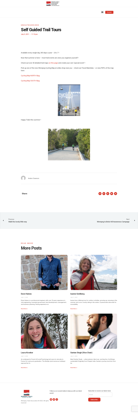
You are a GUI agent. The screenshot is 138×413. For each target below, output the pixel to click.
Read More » (24, 308)
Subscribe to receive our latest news (99, 391)
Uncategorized (30, 25)
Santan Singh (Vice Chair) (81, 352)
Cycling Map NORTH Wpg (30, 76)
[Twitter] (54, 399)
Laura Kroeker (27, 352)
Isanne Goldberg (77, 294)
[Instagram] (57, 399)
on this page (53, 63)
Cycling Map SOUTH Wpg (30, 81)
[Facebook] (51, 399)
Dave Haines (26, 294)
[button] (102, 12)
